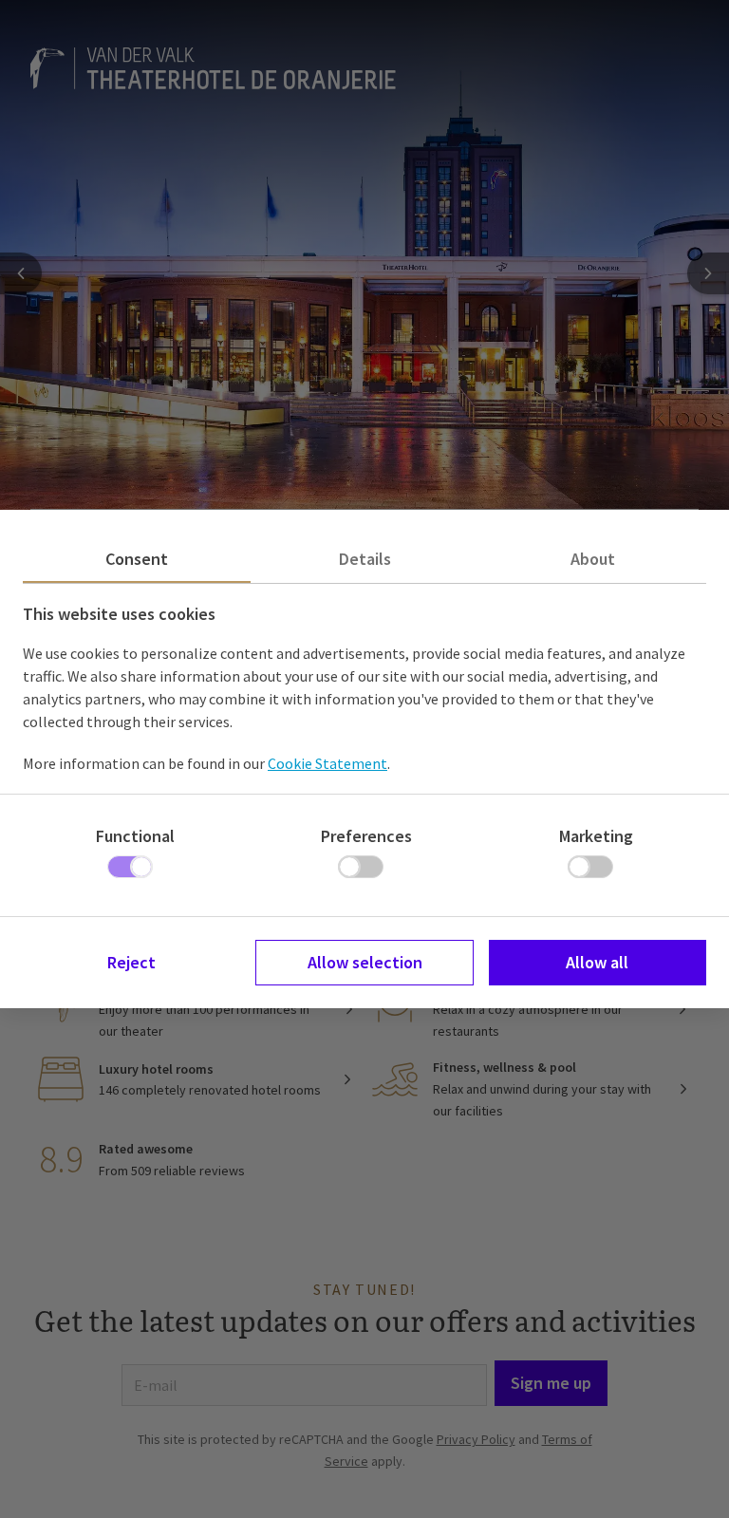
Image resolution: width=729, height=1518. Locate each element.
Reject (131, 962)
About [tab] (592, 559)
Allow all (597, 962)
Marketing (596, 836)
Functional (135, 836)
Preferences (366, 836)
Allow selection (365, 962)
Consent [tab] (136, 559)
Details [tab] (365, 559)
